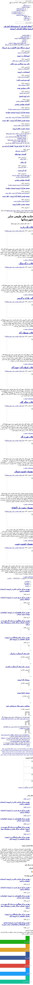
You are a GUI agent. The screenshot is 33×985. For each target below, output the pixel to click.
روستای (20, 750)
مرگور (2, 754)
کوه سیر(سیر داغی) (23, 80)
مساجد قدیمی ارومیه (16, 753)
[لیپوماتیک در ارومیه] (24, 52)
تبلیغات (24, 40)
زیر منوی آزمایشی (21, 8)
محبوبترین (27, 582)
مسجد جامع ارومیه (23, 693)
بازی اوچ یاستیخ (24, 96)
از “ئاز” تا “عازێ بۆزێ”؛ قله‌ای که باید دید (16, 146)
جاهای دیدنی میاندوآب (7, 754)
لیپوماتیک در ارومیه (23, 56)
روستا (24, 753)
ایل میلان (23, 162)
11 (17, 578)
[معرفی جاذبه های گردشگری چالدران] (25, 663)
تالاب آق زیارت (26, 227)
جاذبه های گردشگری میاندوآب (20, 654)
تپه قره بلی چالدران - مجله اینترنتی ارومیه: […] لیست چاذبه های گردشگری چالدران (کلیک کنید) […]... (16, 744)
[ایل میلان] (23, 159)
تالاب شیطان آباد (26, 333)
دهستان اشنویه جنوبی (24, 544)
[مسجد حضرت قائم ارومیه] (22, 125)
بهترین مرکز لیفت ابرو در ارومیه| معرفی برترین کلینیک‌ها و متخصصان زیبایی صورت (16, 923)
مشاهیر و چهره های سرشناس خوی (18, 706)
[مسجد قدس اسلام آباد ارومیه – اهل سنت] (17, 117)
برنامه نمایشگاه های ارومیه (22, 38)
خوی (2, 750)
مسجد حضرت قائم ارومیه (21, 128)
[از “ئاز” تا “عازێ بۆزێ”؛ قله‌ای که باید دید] (18, 143)
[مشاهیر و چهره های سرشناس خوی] (25, 702)
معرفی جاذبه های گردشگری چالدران (17, 667)
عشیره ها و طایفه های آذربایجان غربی (15, 136)
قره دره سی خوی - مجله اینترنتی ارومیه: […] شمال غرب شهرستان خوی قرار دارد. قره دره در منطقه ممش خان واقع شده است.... (15, 739)
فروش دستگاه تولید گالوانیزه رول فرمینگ (16, 48)
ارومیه (15, 748)
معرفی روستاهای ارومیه (7, 750)
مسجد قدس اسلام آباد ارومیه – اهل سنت (16, 120)
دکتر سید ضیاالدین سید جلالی (20, 64)
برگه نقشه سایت (25, 36)
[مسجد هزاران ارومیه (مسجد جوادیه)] (19, 109)
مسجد (21, 753)
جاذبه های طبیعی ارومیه (19, 141)
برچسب (27, 586)
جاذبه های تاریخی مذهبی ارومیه (17, 43)
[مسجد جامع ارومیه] (25, 689)
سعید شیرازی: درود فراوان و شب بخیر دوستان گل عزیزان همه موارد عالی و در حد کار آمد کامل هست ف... (15, 718)
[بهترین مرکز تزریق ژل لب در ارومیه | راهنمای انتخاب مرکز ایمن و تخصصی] (28, 786)
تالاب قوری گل (27, 437)
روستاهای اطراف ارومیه (9, 748)
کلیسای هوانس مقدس (22, 104)
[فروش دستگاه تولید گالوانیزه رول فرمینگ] (17, 44)
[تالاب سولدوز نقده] (24, 85)
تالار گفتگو (27, 16)
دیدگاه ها (27, 584)
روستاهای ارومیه (30, 748)
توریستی (23, 41)
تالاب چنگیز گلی (26, 402)
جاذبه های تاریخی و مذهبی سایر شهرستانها (18, 133)
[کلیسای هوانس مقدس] (23, 101)
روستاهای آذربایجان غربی (21, 748)
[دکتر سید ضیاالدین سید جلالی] (21, 60)
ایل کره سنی (22, 170)
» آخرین (9, 578)
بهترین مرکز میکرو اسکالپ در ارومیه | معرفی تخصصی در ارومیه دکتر (17, 638)
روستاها (20, 751)
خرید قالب (27, 18)
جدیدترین (27, 581)
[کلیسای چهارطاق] (20, 151)
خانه (32, 210)
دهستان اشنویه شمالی (23, 472)
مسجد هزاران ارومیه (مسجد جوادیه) (18, 112)
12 (18, 578)
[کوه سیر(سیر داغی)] (23, 77)
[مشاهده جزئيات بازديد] (32, 872)
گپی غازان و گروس (25, 298)
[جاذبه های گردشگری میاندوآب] (25, 650)
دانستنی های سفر (21, 135)
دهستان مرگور (26, 754)
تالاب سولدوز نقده (23, 88)
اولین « (23, 578)
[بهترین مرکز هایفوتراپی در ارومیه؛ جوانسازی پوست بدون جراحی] (28, 766)
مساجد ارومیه (25, 750)
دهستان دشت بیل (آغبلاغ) (22, 508)
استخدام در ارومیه (24, 72)
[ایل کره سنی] (22, 167)
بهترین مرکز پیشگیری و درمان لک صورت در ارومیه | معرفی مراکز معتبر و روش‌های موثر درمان (15, 622)
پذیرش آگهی (26, 5)
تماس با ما (27, 19)
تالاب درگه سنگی (26, 263)
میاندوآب (31, 754)
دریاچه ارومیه (16, 751)
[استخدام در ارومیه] (24, 68)
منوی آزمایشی (25, 7)
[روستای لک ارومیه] (25, 676)
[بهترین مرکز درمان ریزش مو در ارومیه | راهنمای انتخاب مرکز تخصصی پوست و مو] (28, 779)
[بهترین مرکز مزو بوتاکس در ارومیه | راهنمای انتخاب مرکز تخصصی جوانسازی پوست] (25, 787)
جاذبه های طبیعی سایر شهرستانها (17, 140)
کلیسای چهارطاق (20, 154)
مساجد (23, 751)
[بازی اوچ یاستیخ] (25, 93)
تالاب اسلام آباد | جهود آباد (22, 367)
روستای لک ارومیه (24, 680)
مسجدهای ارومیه (15, 750)
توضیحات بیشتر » (28, 260)
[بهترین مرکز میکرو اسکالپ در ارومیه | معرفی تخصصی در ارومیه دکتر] (28, 772)
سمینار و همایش (21, 138)
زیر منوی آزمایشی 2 (17, 11)
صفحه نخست (26, 35)
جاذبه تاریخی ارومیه (9, 751)
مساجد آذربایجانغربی (29, 751)
